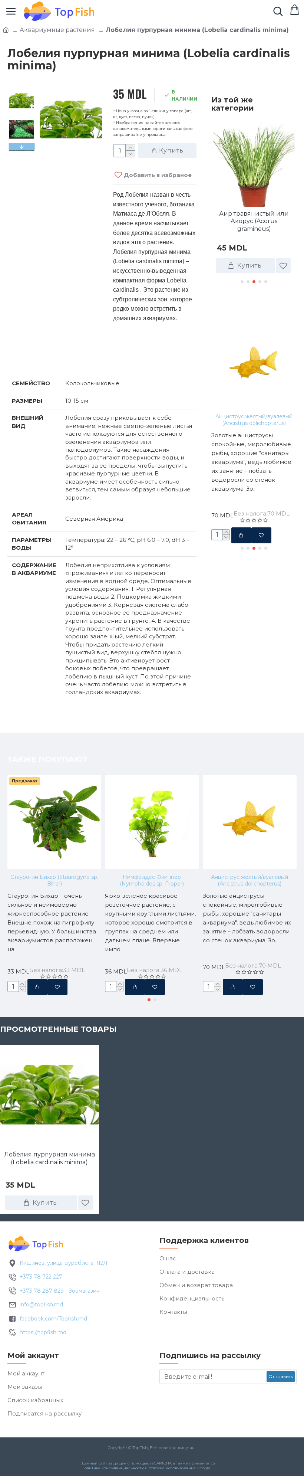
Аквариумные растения (57, 29)
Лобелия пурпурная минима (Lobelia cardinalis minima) (49, 1158)
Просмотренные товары (58, 1029)
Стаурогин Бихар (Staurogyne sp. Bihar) (54, 880)
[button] (21, 90)
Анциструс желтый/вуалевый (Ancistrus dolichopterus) (254, 419)
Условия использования (172, 1468)
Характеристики (46, 358)
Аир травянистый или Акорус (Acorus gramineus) (254, 221)
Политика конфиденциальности (113, 1468)
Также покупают (251, 307)
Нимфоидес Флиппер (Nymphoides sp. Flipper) (152, 880)
